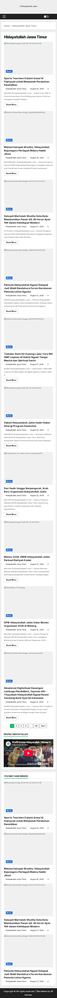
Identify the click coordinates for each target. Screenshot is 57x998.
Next (43, 726)
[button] (4, 16)
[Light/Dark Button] (46, 16)
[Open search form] (52, 16)
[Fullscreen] (50, 764)
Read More (12, 105)
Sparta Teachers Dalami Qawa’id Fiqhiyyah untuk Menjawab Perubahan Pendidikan (28, 58)
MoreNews (42, 991)
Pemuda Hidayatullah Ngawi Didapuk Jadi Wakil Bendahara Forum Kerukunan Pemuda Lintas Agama (28, 265)
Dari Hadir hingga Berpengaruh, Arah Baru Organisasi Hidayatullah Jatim (28, 468)
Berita (9, 71)
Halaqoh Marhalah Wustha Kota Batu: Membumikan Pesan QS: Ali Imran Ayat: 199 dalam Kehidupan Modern (28, 196)
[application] (28, 753)
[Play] (7, 764)
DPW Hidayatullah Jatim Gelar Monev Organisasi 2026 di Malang (28, 602)
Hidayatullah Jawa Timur (16, 89)
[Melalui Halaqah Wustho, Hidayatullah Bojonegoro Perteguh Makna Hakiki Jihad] (28, 848)
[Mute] (45, 764)
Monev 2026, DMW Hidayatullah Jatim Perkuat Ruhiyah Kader (28, 537)
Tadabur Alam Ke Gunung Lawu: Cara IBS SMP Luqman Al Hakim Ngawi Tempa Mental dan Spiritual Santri (28, 333)
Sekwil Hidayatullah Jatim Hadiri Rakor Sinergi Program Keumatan (28, 402)
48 (36, 726)
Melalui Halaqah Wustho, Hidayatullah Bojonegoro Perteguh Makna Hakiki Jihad (28, 127)
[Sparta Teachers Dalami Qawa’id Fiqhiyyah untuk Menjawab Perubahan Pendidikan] (28, 797)
